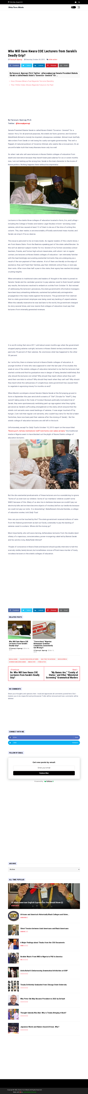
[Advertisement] (44, 28)
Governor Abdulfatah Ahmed (17, 662)
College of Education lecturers (29, 659)
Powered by (38, 781)
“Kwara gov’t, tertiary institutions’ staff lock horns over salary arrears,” (37, 431)
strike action (53, 59)
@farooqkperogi (23, 123)
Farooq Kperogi (62, 659)
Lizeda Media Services (29, 1092)
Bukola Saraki (13, 659)
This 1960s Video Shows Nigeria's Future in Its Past (32, 85)
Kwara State (31, 662)
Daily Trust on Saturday (48, 659)
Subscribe (44, 773)
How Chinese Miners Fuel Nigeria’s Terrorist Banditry (32, 81)
